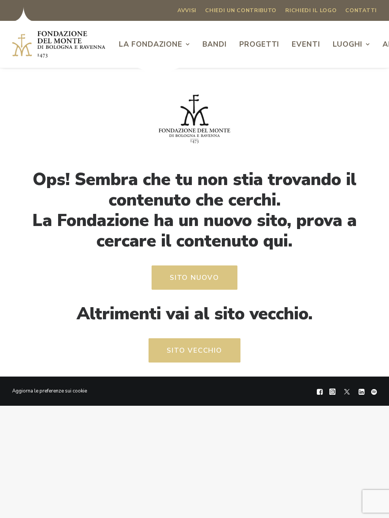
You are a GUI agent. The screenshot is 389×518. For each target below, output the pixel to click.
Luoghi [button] (347, 44)
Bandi (214, 44)
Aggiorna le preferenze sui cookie (49, 391)
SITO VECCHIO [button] (194, 350)
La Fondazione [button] (150, 44)
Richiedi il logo (311, 10)
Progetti (259, 44)
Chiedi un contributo (241, 10)
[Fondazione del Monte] (58, 44)
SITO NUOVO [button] (194, 277)
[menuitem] (187, 10)
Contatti (361, 10)
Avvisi (186, 10)
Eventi (306, 44)
